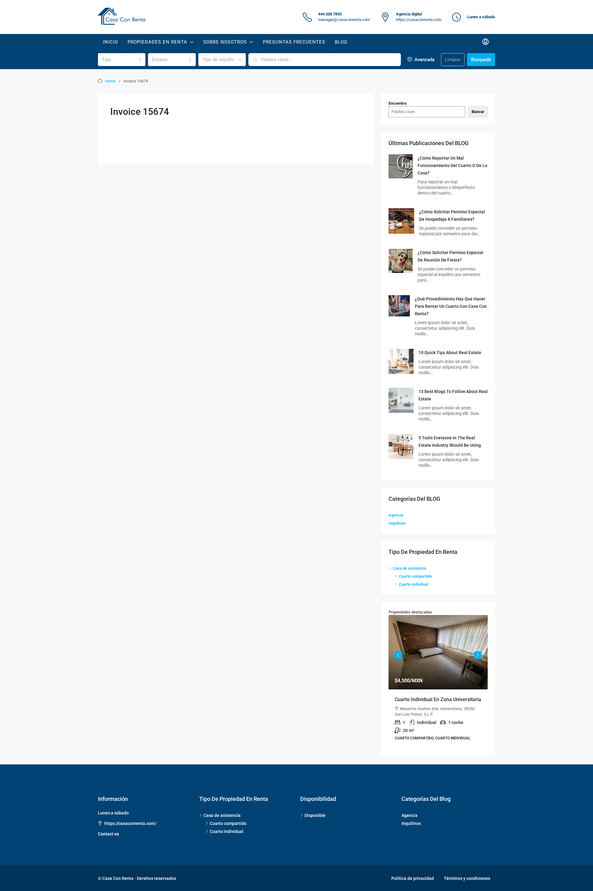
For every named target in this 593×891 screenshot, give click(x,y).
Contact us (108, 833)
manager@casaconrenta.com (344, 19)
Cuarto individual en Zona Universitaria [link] (438, 699)
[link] (401, 166)
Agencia (396, 515)
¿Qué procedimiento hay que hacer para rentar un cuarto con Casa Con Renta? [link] (451, 306)
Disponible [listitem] (315, 815)
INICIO (110, 42)
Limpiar (453, 59)
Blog (341, 42)
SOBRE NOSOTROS (225, 42)
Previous (398, 655)
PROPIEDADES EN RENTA (157, 42)
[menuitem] (485, 42)
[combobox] (121, 59)
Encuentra (397, 103)
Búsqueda (481, 59)
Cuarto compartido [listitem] (415, 576)
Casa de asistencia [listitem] (409, 568)
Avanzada (424, 59)
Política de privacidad (412, 878)
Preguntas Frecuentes (294, 42)
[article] (438, 682)
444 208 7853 (330, 14)
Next (478, 655)
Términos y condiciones (467, 878)
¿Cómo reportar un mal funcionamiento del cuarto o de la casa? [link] (452, 165)
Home (110, 81)
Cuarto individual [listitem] (413, 584)
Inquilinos (397, 523)
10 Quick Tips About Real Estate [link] (449, 352)
